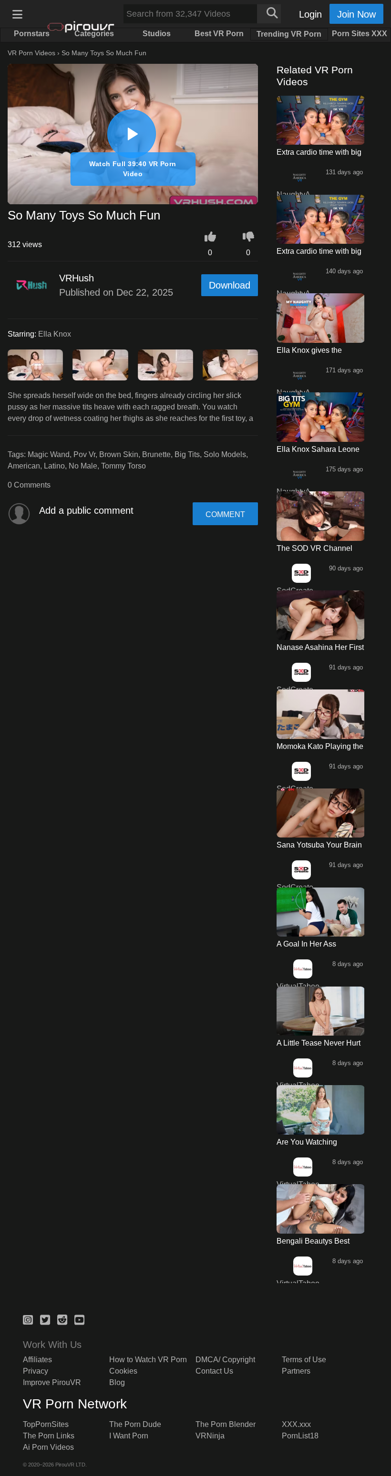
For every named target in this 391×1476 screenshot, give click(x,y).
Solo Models (225, 454)
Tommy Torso (123, 466)
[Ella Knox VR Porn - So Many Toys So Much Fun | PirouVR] (131, 134)
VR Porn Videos (31, 53)
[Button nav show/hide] (17, 13)
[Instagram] (28, 1318)
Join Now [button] (356, 14)
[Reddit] (62, 1318)
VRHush (76, 278)
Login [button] (310, 14)
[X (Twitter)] (45, 1318)
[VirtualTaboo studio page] (303, 968)
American (24, 466)
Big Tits (187, 454)
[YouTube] (79, 1318)
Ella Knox (54, 334)
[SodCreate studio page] (301, 573)
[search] (269, 13)
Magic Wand (49, 454)
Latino (54, 466)
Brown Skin (118, 454)
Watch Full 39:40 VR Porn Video (132, 169)
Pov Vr (84, 454)
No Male (83, 466)
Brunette (156, 454)
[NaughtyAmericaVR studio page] (299, 177)
